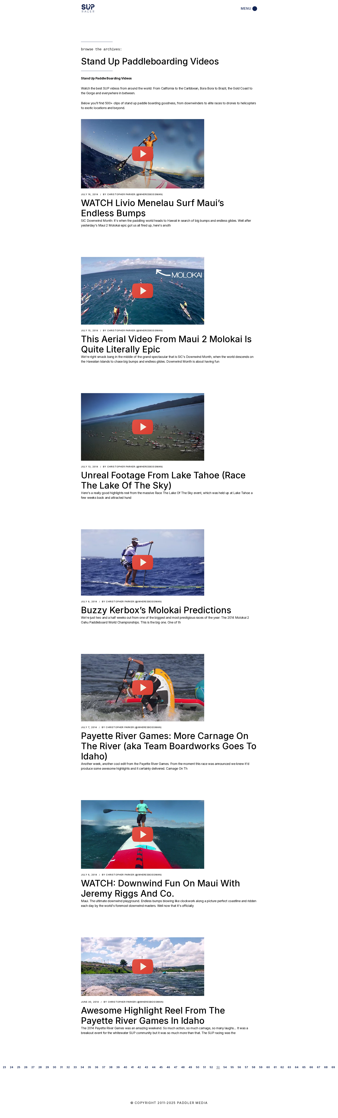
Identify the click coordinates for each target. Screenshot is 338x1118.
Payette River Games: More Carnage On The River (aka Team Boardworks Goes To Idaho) (168, 746)
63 (289, 1067)
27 (33, 1067)
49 (190, 1067)
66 (311, 1067)
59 (260, 1067)
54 (225, 1067)
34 (82, 1067)
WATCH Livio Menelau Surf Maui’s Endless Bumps (152, 208)
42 (139, 1067)
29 (47, 1067)
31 (61, 1067)
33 (75, 1067)
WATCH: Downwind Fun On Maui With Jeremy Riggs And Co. (160, 888)
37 (103, 1067)
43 (146, 1067)
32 (68, 1067)
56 (239, 1067)
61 (275, 1067)
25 (18, 1067)
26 (25, 1067)
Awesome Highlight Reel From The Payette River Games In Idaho (153, 1015)
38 (110, 1067)
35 (89, 1067)
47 (175, 1067)
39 (118, 1067)
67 (318, 1067)
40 (125, 1067)
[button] (142, 153)
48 (183, 1067)
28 (40, 1067)
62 (282, 1067)
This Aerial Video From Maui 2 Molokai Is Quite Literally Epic (166, 344)
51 (204, 1067)
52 (211, 1067)
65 (304, 1067)
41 (132, 1067)
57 (246, 1067)
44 (153, 1067)
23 (4, 1067)
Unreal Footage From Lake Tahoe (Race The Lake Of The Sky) (163, 480)
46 (168, 1067)
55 (232, 1067)
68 (326, 1067)
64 (296, 1067)
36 (96, 1067)
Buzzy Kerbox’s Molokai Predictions (156, 610)
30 (54, 1067)
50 (197, 1067)
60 (268, 1067)
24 (11, 1067)
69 (333, 1067)
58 (253, 1067)
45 (161, 1067)
